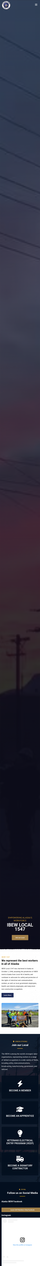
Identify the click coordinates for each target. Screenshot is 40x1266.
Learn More (7, 995)
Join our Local (20, 938)
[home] (9, 4)
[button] (36, 5)
